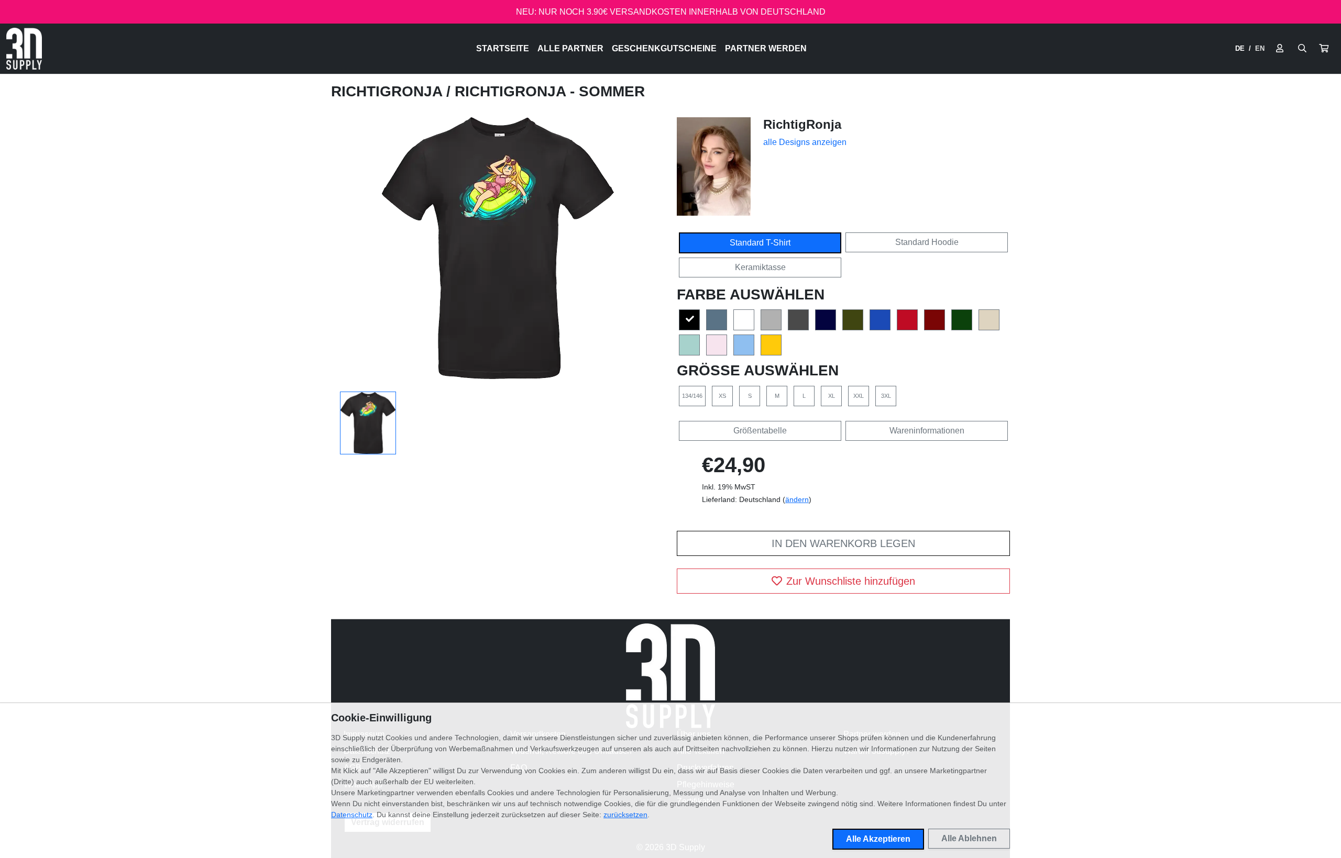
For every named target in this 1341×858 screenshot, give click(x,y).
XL (831, 396)
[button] (1324, 48)
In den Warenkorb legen (843, 543)
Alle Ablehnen (969, 838)
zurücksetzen (625, 814)
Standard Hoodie (927, 242)
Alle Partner (570, 48)
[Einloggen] (1280, 48)
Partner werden (766, 48)
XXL (858, 396)
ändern (797, 499)
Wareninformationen (926, 430)
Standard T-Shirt (760, 242)
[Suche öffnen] (1302, 48)
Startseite (502, 48)
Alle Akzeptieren (878, 838)
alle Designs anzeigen (805, 142)
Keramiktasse (760, 267)
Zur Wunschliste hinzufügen (850, 581)
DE (1240, 48)
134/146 (692, 396)
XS (722, 396)
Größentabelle (760, 430)
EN (1260, 48)
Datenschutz (351, 814)
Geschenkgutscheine (664, 48)
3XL (886, 396)
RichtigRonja (388, 91)
